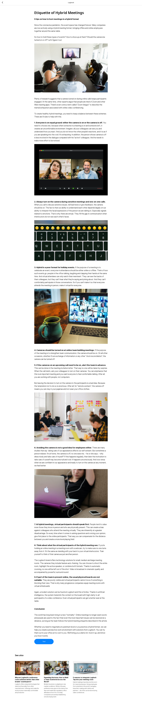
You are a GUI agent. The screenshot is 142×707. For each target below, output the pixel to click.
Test (44, 641)
